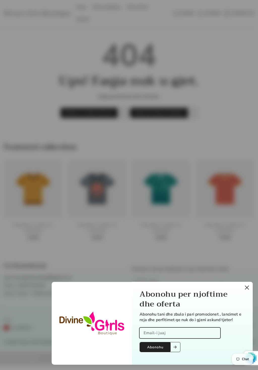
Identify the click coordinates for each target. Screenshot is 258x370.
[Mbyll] (247, 287)
